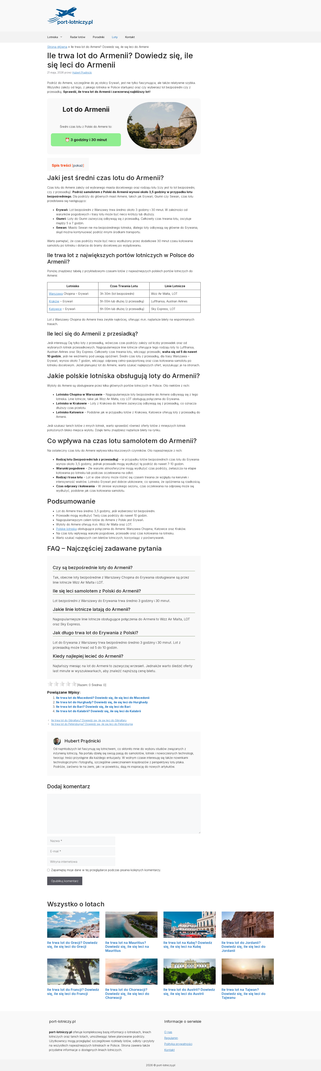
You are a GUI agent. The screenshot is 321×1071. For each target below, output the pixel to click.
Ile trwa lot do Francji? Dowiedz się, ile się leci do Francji (73, 992)
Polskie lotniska (66, 529)
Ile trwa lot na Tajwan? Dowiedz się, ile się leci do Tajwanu (243, 994)
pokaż (78, 165)
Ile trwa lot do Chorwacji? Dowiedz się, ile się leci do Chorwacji (127, 994)
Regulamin (171, 1038)
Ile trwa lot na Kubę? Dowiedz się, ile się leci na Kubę (187, 945)
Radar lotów (77, 37)
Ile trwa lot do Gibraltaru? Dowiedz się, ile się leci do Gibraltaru (89, 720)
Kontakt (130, 37)
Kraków (54, 301)
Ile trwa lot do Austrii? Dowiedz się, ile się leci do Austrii (189, 992)
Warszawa (56, 293)
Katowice (55, 309)
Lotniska (52, 37)
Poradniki (98, 37)
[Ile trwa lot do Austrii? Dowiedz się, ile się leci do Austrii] (189, 982)
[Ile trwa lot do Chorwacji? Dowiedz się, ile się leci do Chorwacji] (131, 982)
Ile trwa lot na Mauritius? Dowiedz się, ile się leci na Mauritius (127, 947)
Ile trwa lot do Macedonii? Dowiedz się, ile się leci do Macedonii (102, 698)
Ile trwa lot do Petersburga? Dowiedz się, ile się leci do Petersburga (92, 724)
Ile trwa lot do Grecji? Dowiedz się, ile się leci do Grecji (72, 945)
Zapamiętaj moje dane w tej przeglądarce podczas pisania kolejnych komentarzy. (106, 870)
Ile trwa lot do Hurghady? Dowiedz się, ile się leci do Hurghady (102, 702)
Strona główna (57, 47)
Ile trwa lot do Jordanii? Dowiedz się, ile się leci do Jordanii (243, 947)
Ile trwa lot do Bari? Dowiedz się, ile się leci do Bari (93, 706)
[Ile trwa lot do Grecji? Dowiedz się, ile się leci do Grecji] (73, 935)
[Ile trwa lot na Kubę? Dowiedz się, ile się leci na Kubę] (189, 935)
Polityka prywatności (178, 1044)
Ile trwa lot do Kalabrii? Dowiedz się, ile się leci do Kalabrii (98, 711)
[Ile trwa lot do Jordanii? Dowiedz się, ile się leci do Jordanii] (248, 935)
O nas (168, 1032)
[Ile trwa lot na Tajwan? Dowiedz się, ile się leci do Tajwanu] (248, 982)
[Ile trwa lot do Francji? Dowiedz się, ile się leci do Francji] (73, 982)
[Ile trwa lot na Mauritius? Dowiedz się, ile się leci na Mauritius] (131, 935)
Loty (115, 37)
